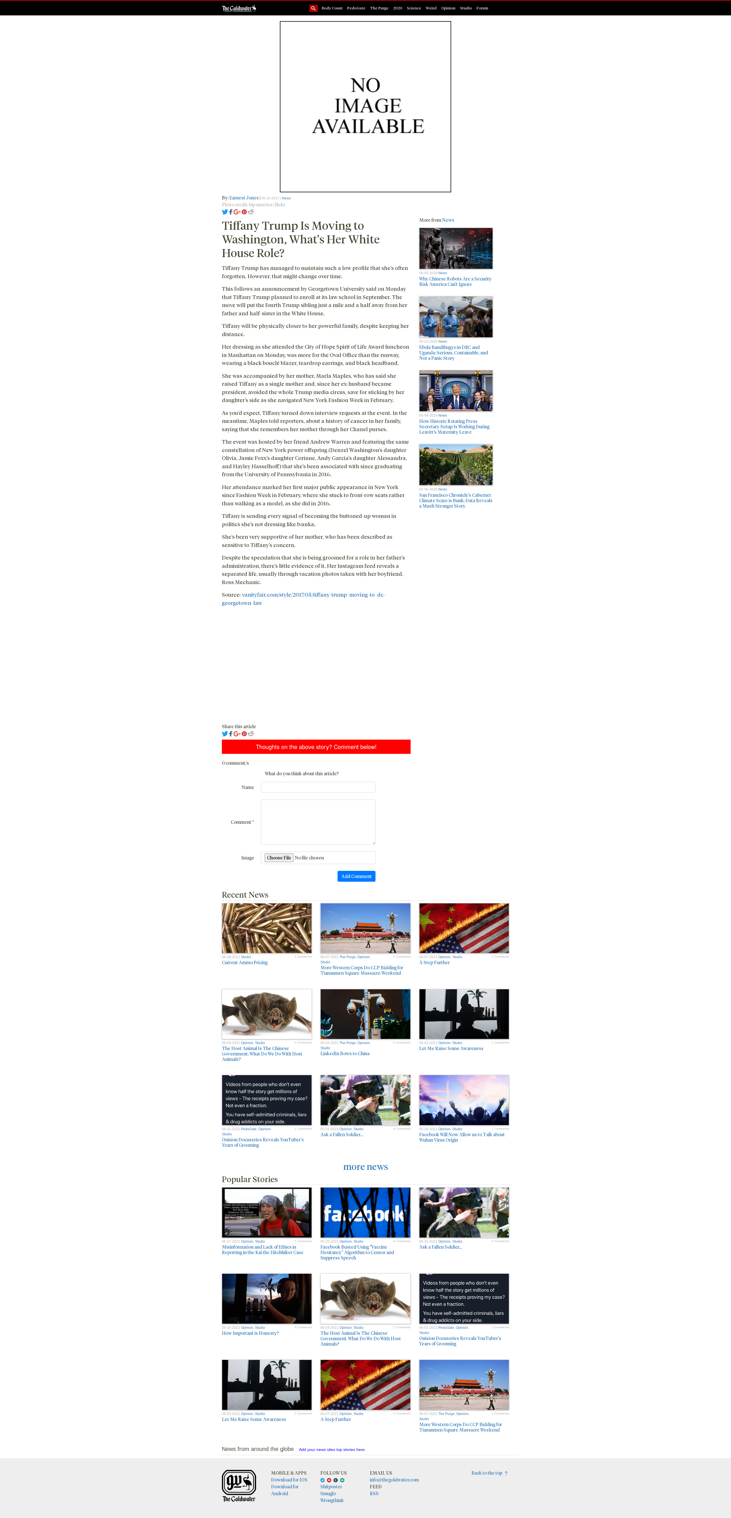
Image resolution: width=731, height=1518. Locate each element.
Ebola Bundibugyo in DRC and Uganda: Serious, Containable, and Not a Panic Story (453, 352)
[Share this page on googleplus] (237, 211)
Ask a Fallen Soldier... (341, 1134)
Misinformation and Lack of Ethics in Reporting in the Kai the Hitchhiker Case (263, 1249)
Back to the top (488, 1473)
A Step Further (434, 962)
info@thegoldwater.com (394, 1480)
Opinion (448, 7)
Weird (431, 7)
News (286, 198)
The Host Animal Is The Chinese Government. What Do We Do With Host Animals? (262, 1053)
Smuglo (328, 1493)
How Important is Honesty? (250, 1333)
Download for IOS (289, 1480)
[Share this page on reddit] (251, 211)
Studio (466, 7)
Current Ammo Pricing (245, 962)
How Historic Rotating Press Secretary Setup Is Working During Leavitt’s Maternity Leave (454, 426)
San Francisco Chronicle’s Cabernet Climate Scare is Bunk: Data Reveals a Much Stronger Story (456, 500)
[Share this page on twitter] (225, 211)
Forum (482, 7)
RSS (374, 1493)
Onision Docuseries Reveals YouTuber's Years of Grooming (263, 1142)
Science (414, 7)
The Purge (379, 7)
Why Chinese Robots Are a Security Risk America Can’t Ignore (455, 281)
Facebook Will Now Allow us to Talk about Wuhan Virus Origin (462, 1137)
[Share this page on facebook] (230, 211)
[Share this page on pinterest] (244, 211)
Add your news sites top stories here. (332, 1449)
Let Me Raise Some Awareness (451, 1048)
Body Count (332, 7)
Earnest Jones (244, 198)
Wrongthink (332, 1500)
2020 (397, 7)
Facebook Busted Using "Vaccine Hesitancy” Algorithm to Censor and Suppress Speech (357, 1252)
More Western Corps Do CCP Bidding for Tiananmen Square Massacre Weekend (361, 970)
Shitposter (331, 1486)
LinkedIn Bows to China (344, 1053)
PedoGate (356, 7)
